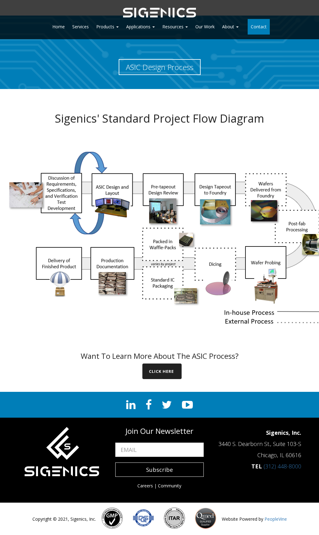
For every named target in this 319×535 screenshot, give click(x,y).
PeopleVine (275, 519)
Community (169, 486)
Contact (259, 27)
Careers (145, 486)
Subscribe (159, 469)
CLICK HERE (162, 371)
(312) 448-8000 (282, 466)
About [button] (229, 27)
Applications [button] (139, 27)
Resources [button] (173, 27)
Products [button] (106, 27)
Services (80, 27)
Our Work (205, 27)
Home (58, 27)
